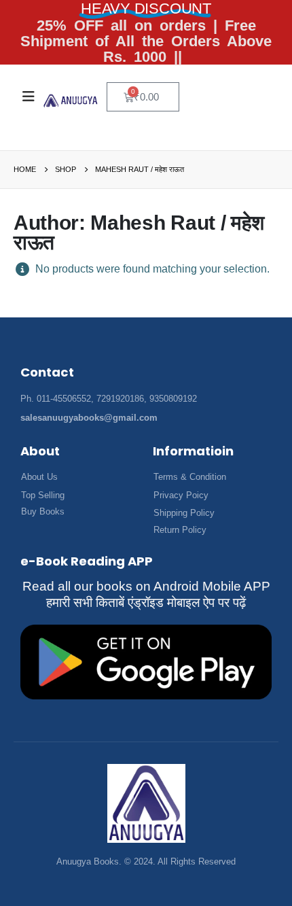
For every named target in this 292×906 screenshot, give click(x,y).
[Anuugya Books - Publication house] (70, 100)
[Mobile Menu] (28, 96)
